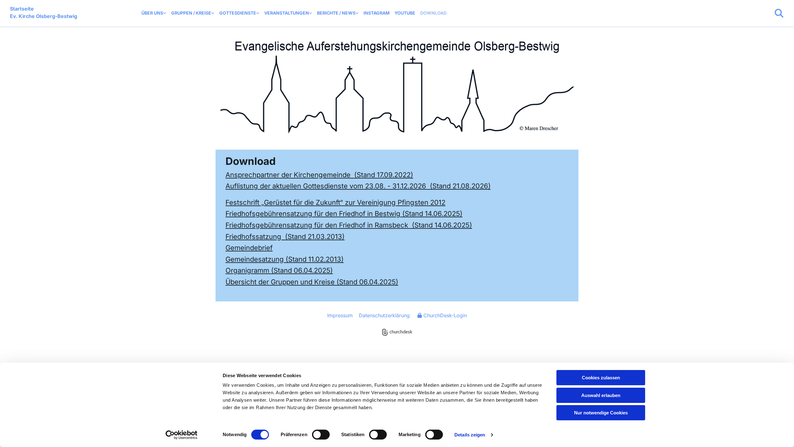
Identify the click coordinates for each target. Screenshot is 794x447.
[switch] (321, 435)
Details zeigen (469, 434)
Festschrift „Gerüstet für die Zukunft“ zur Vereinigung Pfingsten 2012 (335, 202)
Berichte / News (336, 13)
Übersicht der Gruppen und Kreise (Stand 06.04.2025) (311, 282)
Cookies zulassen (601, 377)
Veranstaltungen (286, 13)
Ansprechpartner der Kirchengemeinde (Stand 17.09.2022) (319, 175)
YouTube (405, 13)
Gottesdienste (237, 13)
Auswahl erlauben (600, 395)
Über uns (152, 13)
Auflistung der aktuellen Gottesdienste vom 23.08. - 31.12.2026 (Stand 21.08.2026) (358, 186)
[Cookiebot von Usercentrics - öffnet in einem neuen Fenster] (181, 435)
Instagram (377, 13)
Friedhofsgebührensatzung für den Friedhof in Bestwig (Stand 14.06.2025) (343, 214)
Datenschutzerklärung (384, 315)
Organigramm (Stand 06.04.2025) (279, 270)
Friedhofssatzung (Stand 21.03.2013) (285, 237)
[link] (154, 13)
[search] (779, 13)
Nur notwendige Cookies (601, 412)
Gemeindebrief (249, 248)
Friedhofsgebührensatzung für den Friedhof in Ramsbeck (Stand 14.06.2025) (348, 225)
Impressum (340, 315)
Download (433, 13)
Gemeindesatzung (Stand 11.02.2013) (284, 259)
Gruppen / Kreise (191, 13)
